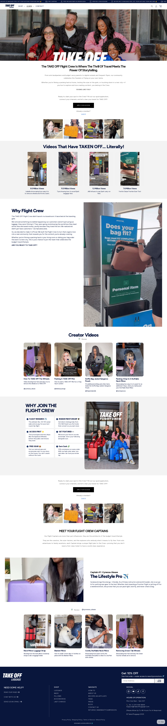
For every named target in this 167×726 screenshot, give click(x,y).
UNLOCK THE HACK (83, 383)
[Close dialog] (118, 298)
